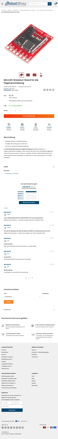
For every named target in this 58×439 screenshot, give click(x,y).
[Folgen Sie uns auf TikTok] (17, 428)
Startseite (4, 10)
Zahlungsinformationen (7, 363)
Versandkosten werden (14, 100)
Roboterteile (15, 10)
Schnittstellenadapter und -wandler (27, 10)
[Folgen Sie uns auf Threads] (23, 428)
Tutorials (34, 383)
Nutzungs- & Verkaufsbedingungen (40, 352)
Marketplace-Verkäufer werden (9, 378)
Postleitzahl (45, 293)
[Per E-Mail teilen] (53, 90)
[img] (7, 212)
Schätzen (8, 301)
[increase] (19, 110)
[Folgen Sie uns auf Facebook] (3, 428)
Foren (33, 376)
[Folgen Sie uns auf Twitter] (5, 428)
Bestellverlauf (5, 352)
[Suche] (50, 3)
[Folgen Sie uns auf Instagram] (8, 428)
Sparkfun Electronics (10, 86)
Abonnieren (12, 410)
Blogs (33, 378)
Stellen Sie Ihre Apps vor (8, 385)
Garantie (4, 361)
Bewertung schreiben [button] (29, 202)
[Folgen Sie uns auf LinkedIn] (20, 428)
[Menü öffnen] (2, 3)
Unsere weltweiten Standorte (8, 421)
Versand (4, 354)
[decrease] (10, 110)
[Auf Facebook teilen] (45, 90)
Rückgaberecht (7, 309)
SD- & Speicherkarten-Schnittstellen (44, 10)
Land (5, 293)
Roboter (9, 10)
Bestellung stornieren (7, 359)
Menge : (6, 110)
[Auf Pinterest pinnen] (47, 90)
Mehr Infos (9, 129)
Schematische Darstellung (11, 173)
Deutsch (23, 421)
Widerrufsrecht (5, 368)
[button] (7, 90)
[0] (55, 4)
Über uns (34, 350)
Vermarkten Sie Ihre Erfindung (9, 387)
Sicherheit (34, 354)
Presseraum (35, 357)
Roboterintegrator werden (8, 376)
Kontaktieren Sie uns (7, 366)
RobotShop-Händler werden (8, 380)
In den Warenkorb (29, 116)
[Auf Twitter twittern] (50, 90)
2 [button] (28, 277)
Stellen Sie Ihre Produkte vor (9, 383)
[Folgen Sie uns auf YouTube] (14, 428)
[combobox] (38, 4)
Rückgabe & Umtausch (7, 357)
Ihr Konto (4, 350)
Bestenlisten (35, 385)
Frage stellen (35, 129)
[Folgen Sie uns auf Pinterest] (11, 428)
